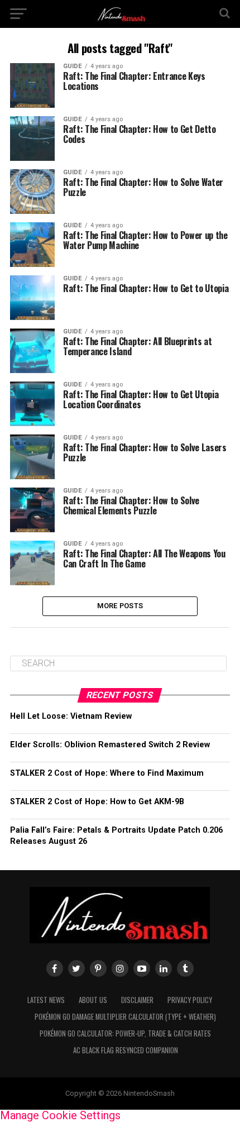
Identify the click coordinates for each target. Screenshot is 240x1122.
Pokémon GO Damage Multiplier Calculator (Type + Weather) (125, 1016)
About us (93, 1000)
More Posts (120, 605)
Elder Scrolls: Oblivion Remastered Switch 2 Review (110, 744)
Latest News (46, 1000)
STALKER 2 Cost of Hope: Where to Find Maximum (107, 773)
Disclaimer (137, 1000)
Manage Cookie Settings (60, 1115)
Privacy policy (189, 1000)
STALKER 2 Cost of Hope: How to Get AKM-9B (97, 801)
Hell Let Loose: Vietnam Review (71, 716)
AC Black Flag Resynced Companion (125, 1050)
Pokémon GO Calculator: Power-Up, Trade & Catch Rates (125, 1033)
